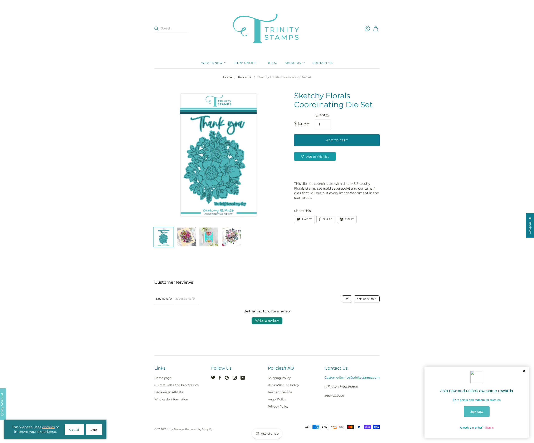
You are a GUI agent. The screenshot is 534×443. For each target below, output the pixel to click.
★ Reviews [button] (530, 225)
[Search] (156, 28)
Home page (162, 378)
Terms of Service (280, 392)
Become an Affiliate (168, 392)
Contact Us (322, 62)
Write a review (267, 321)
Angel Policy (277, 399)
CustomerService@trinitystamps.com (352, 377)
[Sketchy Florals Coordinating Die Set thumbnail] (163, 237)
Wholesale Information (171, 399)
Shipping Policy (279, 378)
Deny (94, 429)
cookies (48, 427)
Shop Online (245, 62)
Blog (272, 62)
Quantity (322, 115)
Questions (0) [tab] (186, 299)
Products (244, 77)
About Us (293, 62)
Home (227, 77)
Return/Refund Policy (283, 385)
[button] (315, 156)
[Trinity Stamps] (267, 28)
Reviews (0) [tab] (164, 299)
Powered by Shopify (198, 429)
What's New (212, 62)
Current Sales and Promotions (176, 385)
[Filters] (347, 298)
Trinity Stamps (174, 429)
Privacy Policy (278, 406)
